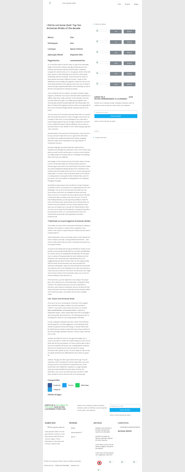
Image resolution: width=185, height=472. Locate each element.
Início (119, 4)
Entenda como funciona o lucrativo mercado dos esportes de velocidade (103, 430)
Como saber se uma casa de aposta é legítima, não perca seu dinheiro (104, 446)
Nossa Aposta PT (76, 432)
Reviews (127, 4)
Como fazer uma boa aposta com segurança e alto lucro (104, 454)
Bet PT (73, 437)
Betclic (73, 428)
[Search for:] (115, 131)
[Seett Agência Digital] (98, 470)
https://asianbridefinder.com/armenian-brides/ (62, 310)
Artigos (136, 4)
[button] (116, 31)
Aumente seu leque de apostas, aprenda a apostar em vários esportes (104, 438)
